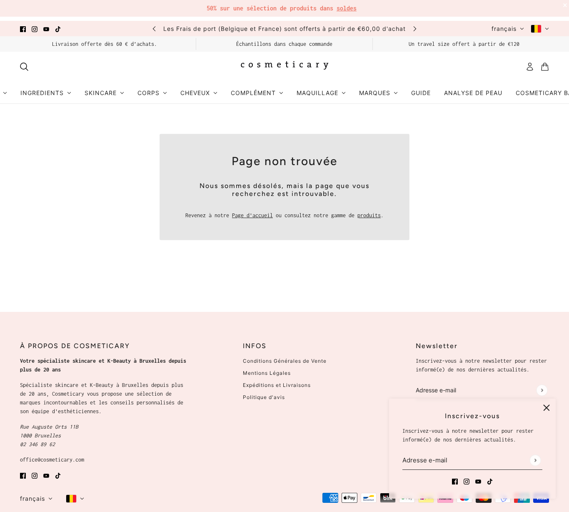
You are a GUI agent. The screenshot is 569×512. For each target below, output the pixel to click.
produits (369, 215)
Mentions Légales (267, 373)
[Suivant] (415, 28)
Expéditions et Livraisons (277, 385)
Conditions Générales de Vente (285, 361)
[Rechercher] (24, 67)
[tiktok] (58, 28)
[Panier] (545, 67)
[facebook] (23, 28)
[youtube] (46, 28)
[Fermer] (546, 408)
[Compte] (530, 67)
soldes (347, 8)
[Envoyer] (535, 460)
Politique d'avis (264, 397)
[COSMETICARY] (284, 66)
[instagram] (34, 28)
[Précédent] (154, 28)
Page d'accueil (252, 215)
